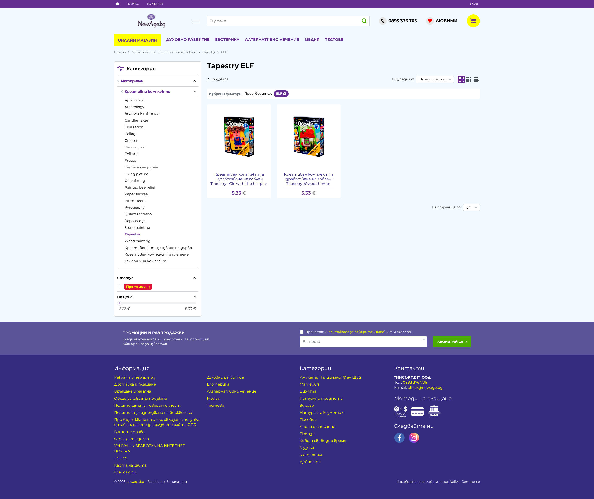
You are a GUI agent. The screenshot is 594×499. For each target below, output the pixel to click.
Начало (120, 52)
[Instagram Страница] (414, 438)
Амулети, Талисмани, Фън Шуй (330, 377)
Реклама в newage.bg (134, 377)
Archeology (134, 107)
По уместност (432, 79)
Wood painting (137, 241)
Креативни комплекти (177, 52)
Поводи (307, 433)
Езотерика (227, 39)
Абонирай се (450, 342)
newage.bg (135, 482)
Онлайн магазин (137, 40)
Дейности (310, 462)
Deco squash (136, 147)
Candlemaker (136, 120)
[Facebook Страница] (399, 438)
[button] (461, 79)
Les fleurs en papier (141, 167)
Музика (307, 447)
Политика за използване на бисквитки (153, 412)
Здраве (307, 405)
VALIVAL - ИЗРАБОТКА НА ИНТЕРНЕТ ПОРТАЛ (149, 448)
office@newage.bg (425, 387)
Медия (312, 39)
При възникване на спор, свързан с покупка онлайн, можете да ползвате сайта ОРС (156, 422)
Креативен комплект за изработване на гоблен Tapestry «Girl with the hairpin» (239, 179)
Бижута (308, 391)
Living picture (136, 174)
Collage (131, 134)
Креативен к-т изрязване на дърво (158, 247)
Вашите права (129, 432)
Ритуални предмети (321, 398)
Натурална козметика (322, 412)
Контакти (155, 3)
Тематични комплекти (147, 261)
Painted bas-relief (140, 187)
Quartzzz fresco (138, 214)
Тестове (334, 39)
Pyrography (135, 207)
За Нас (133, 3)
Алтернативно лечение (272, 39)
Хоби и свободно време (323, 440)
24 (469, 207)
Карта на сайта (130, 465)
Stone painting (137, 227)
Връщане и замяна (132, 391)
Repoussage (135, 221)
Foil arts (131, 153)
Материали (142, 52)
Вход (474, 3)
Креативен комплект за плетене (157, 254)
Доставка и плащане (135, 384)
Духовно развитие (188, 39)
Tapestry (208, 52)
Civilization (134, 127)
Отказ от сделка (131, 439)
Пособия (308, 419)
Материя (309, 384)
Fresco (130, 160)
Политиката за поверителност (355, 332)
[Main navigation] (196, 21)
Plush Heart (135, 201)
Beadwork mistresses (143, 113)
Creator (131, 140)
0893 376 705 (415, 382)
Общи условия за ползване (140, 398)
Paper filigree (136, 194)
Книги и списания (317, 426)
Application (134, 100)
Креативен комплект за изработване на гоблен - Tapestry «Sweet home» (309, 179)
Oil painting (135, 180)
